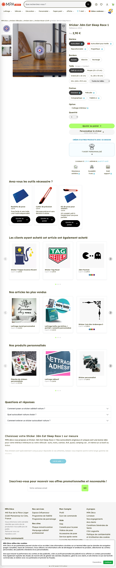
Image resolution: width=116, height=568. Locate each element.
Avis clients (91, 522)
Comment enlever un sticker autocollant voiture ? (28, 420)
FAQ (61, 524)
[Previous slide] (5, 259)
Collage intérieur (79, 108)
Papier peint (58, 11)
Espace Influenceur (40, 512)
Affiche (70, 11)
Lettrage (6, 11)
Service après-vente (68, 536)
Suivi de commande (68, 516)
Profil (61, 512)
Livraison (90, 516)
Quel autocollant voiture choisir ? (21, 414)
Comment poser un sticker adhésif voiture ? (26, 408)
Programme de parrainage (44, 519)
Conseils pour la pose (68, 527)
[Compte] (107, 4)
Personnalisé (44, 11)
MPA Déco (91, 512)
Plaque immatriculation (42, 527)
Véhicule (18, 11)
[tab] (55, 284)
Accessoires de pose (68, 533)
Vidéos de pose (66, 530)
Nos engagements (95, 519)
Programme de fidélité (42, 516)
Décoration (30, 11)
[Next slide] (110, 259)
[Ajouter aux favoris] (63, 26)
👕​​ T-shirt (80, 11)
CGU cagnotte (93, 531)
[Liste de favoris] (101, 4)
